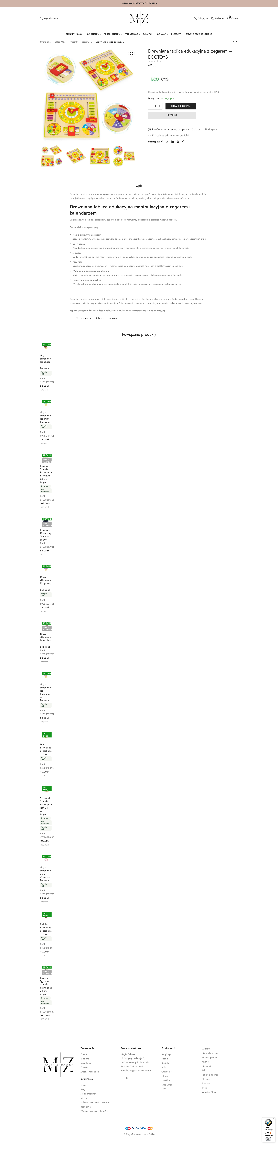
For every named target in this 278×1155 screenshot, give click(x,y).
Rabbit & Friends (210, 1074)
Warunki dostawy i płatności (94, 1111)
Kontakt (84, 1067)
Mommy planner (209, 1057)
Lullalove (206, 1048)
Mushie (205, 1061)
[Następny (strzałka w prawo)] (33, 1149)
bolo (163, 1067)
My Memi (206, 1066)
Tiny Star (206, 1083)
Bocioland (166, 1063)
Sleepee (206, 1079)
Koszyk (84, 1054)
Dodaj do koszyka (181, 106)
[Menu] (273, 1119)
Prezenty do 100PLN (87, 41)
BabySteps (166, 1054)
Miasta (84, 1098)
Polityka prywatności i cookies (95, 1102)
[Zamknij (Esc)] (43, 1143)
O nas (83, 1085)
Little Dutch (166, 1084)
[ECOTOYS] (159, 79)
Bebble (164, 1058)
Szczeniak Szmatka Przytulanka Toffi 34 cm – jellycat (46, 806)
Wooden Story (209, 1092)
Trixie (204, 1087)
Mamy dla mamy (210, 1053)
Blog (83, 1089)
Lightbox (131, 53)
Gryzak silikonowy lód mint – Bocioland (45, 417)
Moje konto (86, 1063)
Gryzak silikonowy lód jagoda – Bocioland (45, 583)
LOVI (164, 1089)
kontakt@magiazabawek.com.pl (136, 1070)
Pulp (204, 1070)
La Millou (165, 1080)
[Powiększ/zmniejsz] (18, 1143)
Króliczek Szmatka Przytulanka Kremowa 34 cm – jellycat (46, 474)
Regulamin (86, 1106)
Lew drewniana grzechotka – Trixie (46, 749)
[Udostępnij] (35, 1143)
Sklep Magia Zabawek (60, 41)
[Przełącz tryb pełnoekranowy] (26, 1143)
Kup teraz (172, 115)
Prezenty (74, 41)
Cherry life (166, 1071)
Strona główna (46, 41)
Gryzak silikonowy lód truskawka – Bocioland (45, 692)
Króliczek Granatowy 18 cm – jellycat (45, 534)
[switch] (268, 1139)
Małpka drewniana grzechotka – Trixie (46, 929)
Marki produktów (89, 1093)
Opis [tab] (139, 185)
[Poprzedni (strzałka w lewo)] (20, 1149)
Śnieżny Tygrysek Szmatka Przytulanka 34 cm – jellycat (46, 986)
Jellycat (164, 1076)
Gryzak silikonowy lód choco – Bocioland (45, 362)
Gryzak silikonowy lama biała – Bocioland (45, 640)
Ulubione (85, 1058)
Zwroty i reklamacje (90, 1071)
